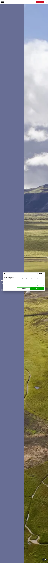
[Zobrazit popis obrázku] (43, 559)
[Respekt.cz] (2, 2)
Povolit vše (37, 288)
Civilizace (2, 276)
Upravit (23, 288)
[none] (46, 559)
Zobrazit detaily (40, 285)
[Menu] (46, 2)
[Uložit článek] (2, 290)
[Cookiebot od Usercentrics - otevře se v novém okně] (38, 274)
